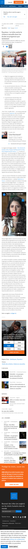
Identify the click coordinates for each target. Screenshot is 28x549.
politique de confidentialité (17, 539)
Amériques (13, 359)
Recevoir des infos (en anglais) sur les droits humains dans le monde (13, 506)
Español (16, 28)
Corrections (12, 521)
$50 (9, 342)
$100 (19, 342)
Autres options (13, 546)
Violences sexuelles (19, 364)
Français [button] (10, 2)
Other (19, 349)
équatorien (12, 113)
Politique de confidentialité (8, 523)
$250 (8, 346)
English (9, 28)
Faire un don (18, 2)
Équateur (19, 359)
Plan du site (17, 523)
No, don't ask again (12, 16)
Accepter (4, 546)
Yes (4, 16)
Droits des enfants (7, 364)
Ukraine (20, 6)
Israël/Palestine (12, 6)
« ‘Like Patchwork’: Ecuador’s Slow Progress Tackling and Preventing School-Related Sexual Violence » (13, 149)
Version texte (5, 525)
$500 (19, 346)
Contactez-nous (5, 521)
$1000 (9, 349)
